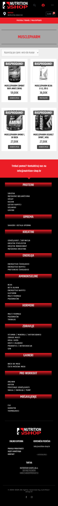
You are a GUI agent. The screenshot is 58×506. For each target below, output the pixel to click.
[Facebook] (26, 497)
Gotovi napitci (14, 204)
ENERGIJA (28, 255)
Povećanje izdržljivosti (19, 387)
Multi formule (14, 296)
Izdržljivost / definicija (19, 240)
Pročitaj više (44, 98)
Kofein (11, 384)
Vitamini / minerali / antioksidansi (24, 334)
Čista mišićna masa (17, 366)
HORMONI (28, 305)
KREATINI (28, 232)
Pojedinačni (13, 316)
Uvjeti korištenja (14, 451)
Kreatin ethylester (17, 243)
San (9, 348)
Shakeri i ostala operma (19, 225)
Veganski (12, 207)
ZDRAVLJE (28, 326)
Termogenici (13, 411)
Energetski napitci (17, 267)
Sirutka (11, 193)
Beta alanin (13, 287)
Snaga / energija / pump (19, 390)
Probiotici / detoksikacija (20, 346)
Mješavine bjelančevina (19, 196)
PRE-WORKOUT (28, 373)
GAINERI (28, 355)
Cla (9, 405)
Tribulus (12, 319)
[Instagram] (32, 497)
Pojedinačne (13, 298)
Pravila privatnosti (16, 448)
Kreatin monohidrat (17, 246)
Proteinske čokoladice (18, 269)
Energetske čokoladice (18, 264)
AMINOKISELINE (28, 276)
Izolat (11, 199)
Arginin (11, 381)
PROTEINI (28, 185)
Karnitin (12, 408)
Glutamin (12, 293)
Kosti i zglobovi (15, 343)
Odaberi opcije (14, 98)
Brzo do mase (14, 364)
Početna (20, 20)
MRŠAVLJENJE (28, 397)
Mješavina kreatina (17, 249)
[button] (34, 5)
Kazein (11, 202)
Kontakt (11, 454)
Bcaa (10, 284)
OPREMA (28, 217)
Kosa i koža (13, 340)
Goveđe (11, 210)
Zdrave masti (14, 337)
